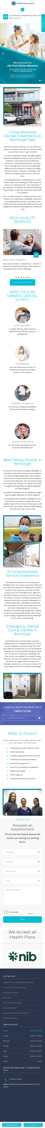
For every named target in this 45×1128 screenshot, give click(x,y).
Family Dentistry (10, 1008)
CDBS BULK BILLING (10, 1018)
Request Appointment (15, 718)
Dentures (7, 998)
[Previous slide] (3, 53)
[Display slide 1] (39, 80)
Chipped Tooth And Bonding (15, 987)
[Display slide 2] (41, 80)
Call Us (33, 1125)
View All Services (23, 282)
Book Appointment (12, 1125)
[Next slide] (42, 53)
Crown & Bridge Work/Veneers (16, 1013)
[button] (16, 277)
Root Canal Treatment (14, 260)
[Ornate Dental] (22, 3)
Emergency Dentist (11, 992)
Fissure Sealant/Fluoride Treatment (18, 982)
